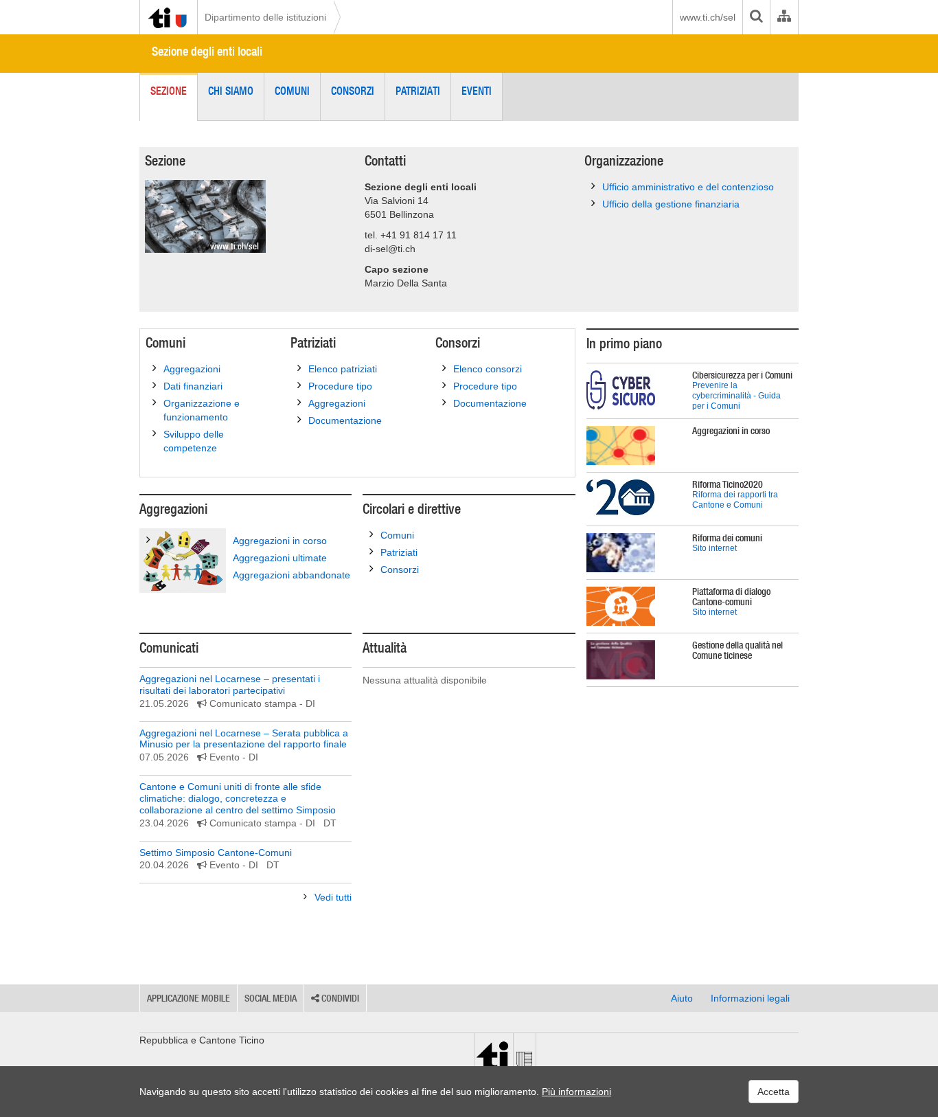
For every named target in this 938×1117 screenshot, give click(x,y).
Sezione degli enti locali (207, 51)
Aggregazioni (191, 368)
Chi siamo (230, 90)
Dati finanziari (192, 386)
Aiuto (682, 998)
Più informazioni (576, 1091)
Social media (270, 998)
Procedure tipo (340, 386)
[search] (756, 17)
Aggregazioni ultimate (280, 557)
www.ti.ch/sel (707, 17)
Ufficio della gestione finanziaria (671, 204)
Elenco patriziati (342, 368)
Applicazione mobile (188, 998)
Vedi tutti (333, 897)
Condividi (339, 998)
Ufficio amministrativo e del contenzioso (688, 186)
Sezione (168, 90)
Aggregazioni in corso (280, 540)
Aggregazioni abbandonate (291, 574)
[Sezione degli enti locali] (205, 216)
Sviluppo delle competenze (193, 441)
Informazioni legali (750, 998)
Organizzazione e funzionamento (201, 410)
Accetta (773, 1091)
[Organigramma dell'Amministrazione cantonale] (784, 17)
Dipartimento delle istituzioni (265, 17)
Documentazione (345, 420)
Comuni (292, 90)
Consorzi (352, 90)
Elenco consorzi (487, 368)
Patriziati (418, 90)
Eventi (476, 90)
